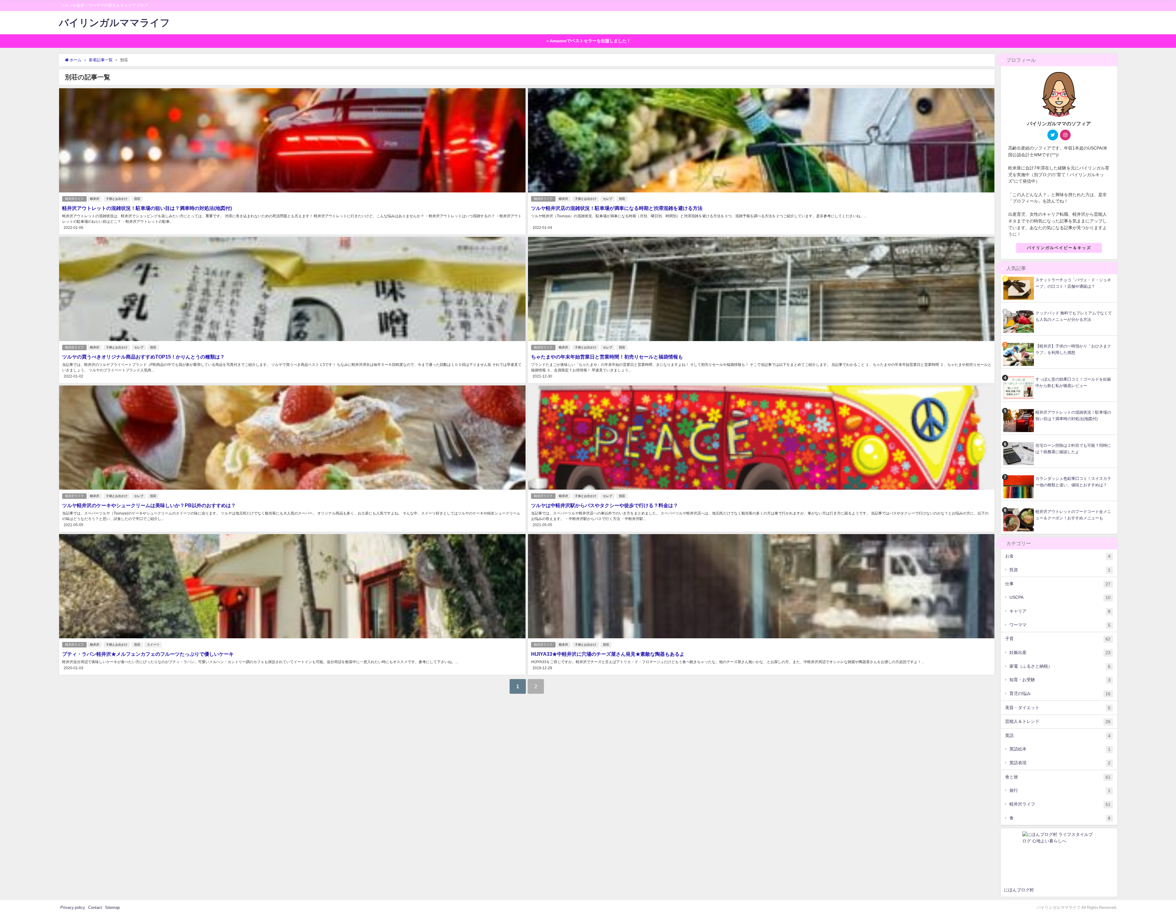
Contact (95, 907)
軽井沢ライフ (74, 198)
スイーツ (153, 644)
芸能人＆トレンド (1057, 721)
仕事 (1057, 584)
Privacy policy (72, 907)
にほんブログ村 (1019, 890)
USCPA (1059, 597)
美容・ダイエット (1057, 707)
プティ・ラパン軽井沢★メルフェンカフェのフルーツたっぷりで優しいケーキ (148, 653)
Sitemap (112, 907)
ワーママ (1059, 625)
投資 (1059, 570)
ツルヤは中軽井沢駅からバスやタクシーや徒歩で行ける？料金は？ (604, 505)
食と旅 (1057, 777)
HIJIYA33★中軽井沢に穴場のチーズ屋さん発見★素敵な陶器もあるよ (607, 653)
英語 (1057, 735)
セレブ (607, 198)
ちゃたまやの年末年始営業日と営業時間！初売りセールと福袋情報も (607, 356)
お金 (1057, 556)
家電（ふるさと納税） (1059, 666)
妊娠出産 (1059, 652)
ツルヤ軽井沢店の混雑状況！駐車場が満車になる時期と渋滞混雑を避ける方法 (617, 208)
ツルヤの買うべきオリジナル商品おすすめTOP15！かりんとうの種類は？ (143, 356)
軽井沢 (94, 198)
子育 (1057, 638)
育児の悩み (1059, 693)
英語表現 (1059, 763)
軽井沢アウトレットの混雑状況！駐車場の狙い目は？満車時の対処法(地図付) (147, 208)
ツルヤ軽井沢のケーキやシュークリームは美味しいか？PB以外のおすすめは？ (149, 505)
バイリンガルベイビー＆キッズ (1059, 248)
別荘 (137, 198)
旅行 (1059, 790)
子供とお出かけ (116, 198)
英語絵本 (1059, 749)
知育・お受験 (1059, 680)
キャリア (1059, 611)
